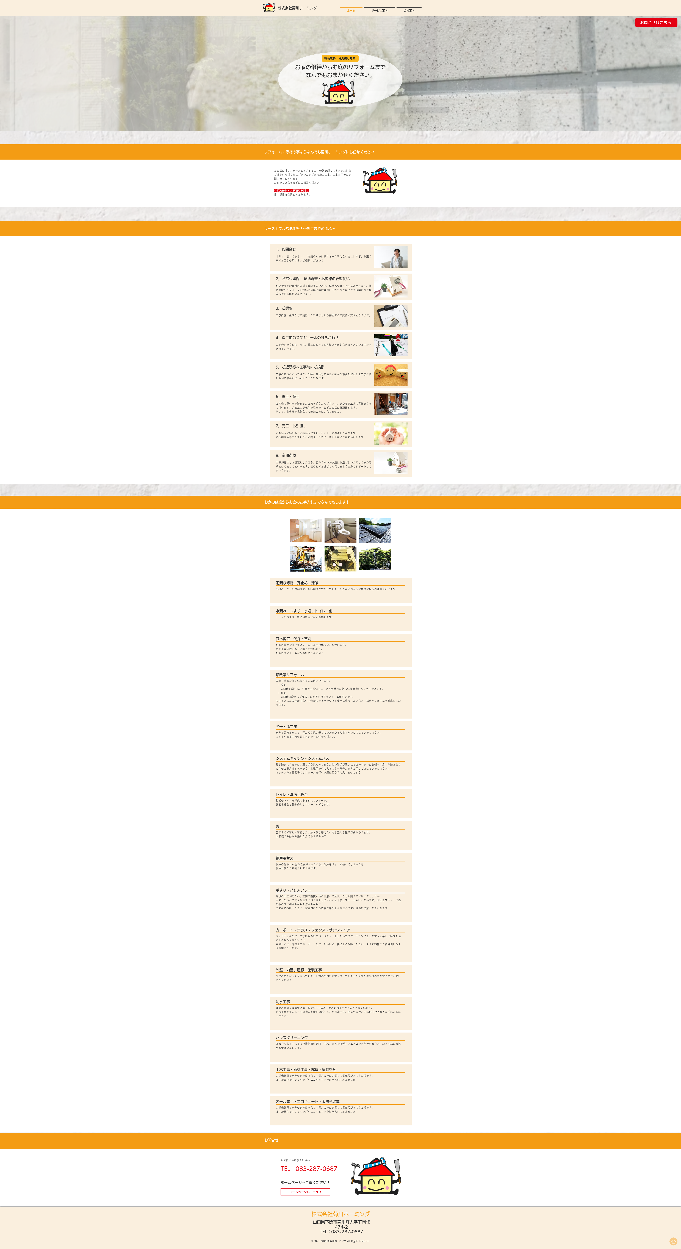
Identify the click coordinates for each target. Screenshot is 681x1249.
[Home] (673, 1241)
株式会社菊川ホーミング (297, 8)
